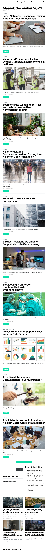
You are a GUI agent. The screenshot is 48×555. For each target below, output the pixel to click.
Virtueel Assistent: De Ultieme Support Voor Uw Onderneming (21, 243)
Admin (4, 48)
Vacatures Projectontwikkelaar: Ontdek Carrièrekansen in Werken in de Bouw (24, 62)
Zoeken (19, 469)
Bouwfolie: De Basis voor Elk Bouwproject (19, 200)
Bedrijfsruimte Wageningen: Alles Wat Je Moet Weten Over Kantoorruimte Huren (22, 107)
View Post (6, 51)
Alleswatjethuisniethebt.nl (24, 2)
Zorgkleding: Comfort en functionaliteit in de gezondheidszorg (17, 287)
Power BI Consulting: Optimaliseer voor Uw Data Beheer (22, 333)
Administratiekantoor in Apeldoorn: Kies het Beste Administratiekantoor (24, 421)
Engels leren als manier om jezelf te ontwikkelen (35, 489)
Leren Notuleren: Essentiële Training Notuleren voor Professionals (24, 17)
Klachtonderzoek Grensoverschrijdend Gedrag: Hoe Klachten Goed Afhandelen (22, 154)
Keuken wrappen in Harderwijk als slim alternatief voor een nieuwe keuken (35, 480)
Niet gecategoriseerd (9, 329)
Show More (24, 461)
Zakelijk (5, 13)
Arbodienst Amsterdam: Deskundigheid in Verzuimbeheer (22, 378)
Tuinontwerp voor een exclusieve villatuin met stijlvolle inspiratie (35, 476)
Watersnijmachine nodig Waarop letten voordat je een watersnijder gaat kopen (35, 472)
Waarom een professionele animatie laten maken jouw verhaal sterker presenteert (35, 485)
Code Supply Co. (15, 551)
